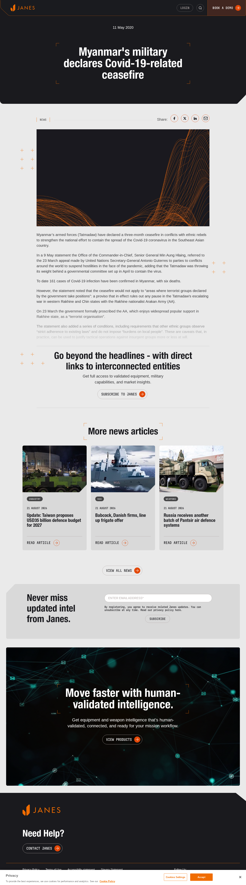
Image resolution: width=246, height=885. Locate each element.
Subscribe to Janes (119, 394)
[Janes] (23, 7)
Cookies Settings (175, 877)
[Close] (240, 877)
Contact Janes (39, 848)
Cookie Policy (107, 881)
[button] (200, 8)
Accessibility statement (81, 869)
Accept (201, 877)
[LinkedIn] (195, 118)
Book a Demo (223, 8)
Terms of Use (53, 869)
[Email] (205, 118)
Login (185, 8)
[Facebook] (174, 118)
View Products (119, 740)
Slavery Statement (112, 869)
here (178, 609)
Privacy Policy (31, 869)
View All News (119, 571)
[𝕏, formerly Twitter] (185, 118)
